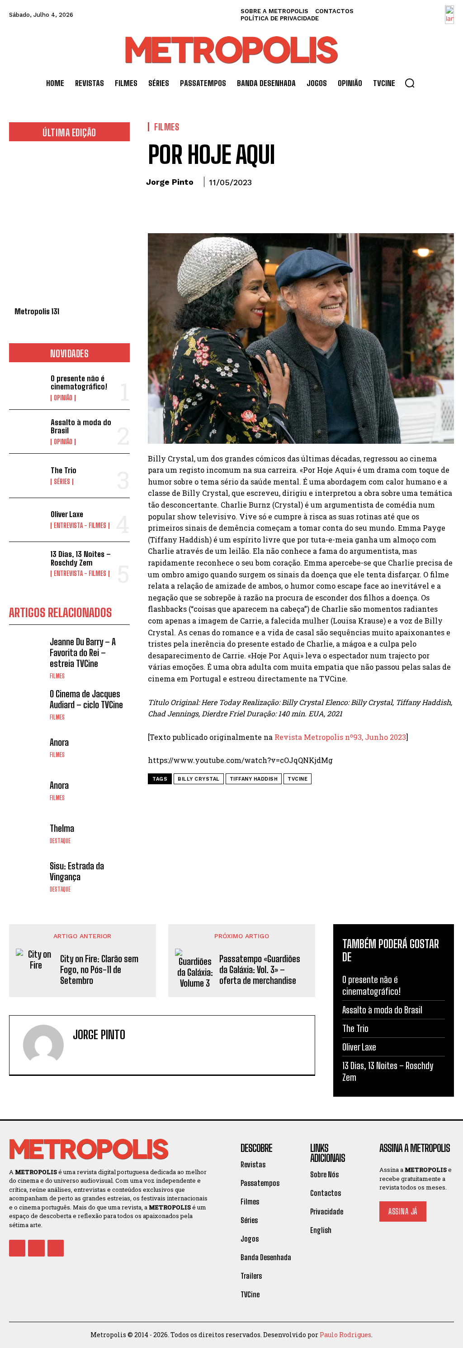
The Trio (63, 470)
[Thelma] (27, 833)
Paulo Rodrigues (345, 1334)
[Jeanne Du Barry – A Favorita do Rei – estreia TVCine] (27, 654)
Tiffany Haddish (254, 779)
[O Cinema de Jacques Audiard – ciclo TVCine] (27, 704)
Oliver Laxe (67, 514)
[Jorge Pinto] (43, 1045)
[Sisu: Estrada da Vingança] (27, 877)
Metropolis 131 (36, 311)
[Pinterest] (198, 207)
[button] (409, 83)
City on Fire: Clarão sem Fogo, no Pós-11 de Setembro (99, 969)
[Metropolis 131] (69, 228)
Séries (62, 482)
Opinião (63, 398)
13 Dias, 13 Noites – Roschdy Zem (81, 558)
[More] (240, 207)
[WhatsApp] (219, 207)
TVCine (297, 779)
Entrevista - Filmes (80, 526)
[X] (178, 207)
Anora (59, 742)
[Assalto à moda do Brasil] (27, 431)
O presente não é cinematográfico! (79, 383)
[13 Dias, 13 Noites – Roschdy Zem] (27, 563)
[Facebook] (157, 207)
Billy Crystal (199, 779)
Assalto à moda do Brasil (81, 426)
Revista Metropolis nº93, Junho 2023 (340, 737)
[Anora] (27, 747)
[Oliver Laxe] (27, 520)
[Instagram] (92, 1053)
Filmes (57, 676)
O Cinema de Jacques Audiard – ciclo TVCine (86, 699)
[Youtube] (55, 1248)
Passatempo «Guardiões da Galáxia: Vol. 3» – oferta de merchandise (259, 969)
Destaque (60, 841)
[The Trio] (27, 475)
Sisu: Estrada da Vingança (77, 871)
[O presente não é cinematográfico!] (27, 387)
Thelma (62, 828)
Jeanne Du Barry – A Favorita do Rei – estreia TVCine (83, 652)
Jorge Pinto (170, 182)
